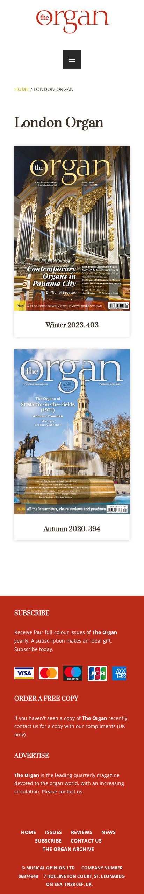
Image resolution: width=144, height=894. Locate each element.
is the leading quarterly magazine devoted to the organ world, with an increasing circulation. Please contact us (69, 783)
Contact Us (86, 840)
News (108, 832)
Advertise (31, 756)
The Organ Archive (68, 849)
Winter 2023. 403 (72, 325)
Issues (53, 832)
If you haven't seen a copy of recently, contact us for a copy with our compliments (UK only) (71, 726)
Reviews (81, 832)
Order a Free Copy (46, 699)
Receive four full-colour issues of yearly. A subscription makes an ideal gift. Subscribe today (65, 640)
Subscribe (32, 613)
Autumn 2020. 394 (72, 529)
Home (21, 89)
